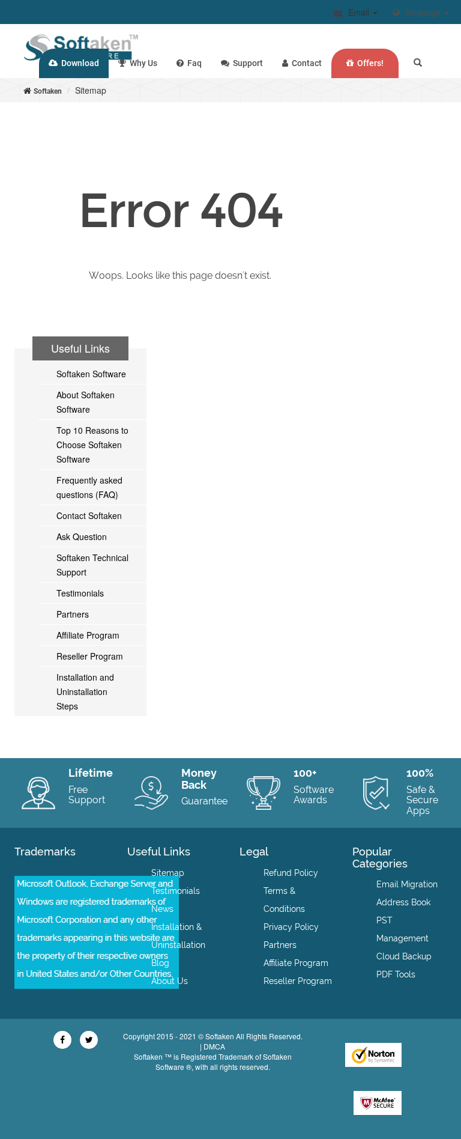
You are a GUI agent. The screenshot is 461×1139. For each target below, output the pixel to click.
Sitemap (167, 873)
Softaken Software (91, 374)
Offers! (369, 63)
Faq (193, 63)
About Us (169, 981)
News (162, 909)
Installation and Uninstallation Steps (85, 691)
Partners (72, 614)
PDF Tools (395, 974)
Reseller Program (89, 656)
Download (78, 63)
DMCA (214, 1046)
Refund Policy (291, 873)
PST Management (402, 929)
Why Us (141, 63)
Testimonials (80, 593)
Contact (305, 63)
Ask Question (81, 536)
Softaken (48, 91)
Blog (160, 963)
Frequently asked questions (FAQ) (89, 487)
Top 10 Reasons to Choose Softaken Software (92, 444)
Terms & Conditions (284, 900)
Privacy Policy (291, 927)
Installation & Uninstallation (178, 936)
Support (246, 63)
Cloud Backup (404, 956)
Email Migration (407, 884)
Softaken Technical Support (92, 564)
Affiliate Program (87, 635)
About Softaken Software (85, 402)
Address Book (403, 902)
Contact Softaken (89, 515)
